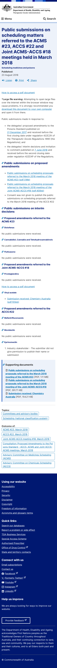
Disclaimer (7, 499)
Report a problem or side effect (18, 530)
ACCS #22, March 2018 (15, 434)
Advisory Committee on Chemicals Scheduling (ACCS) (27, 464)
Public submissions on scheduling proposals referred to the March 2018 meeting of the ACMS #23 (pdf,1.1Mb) (30, 176)
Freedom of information (14, 508)
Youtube (10, 582)
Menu (8, 18)
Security (6, 495)
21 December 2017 (17, 132)
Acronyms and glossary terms (17, 513)
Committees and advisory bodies (20, 413)
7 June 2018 (41, 150)
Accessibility (8, 486)
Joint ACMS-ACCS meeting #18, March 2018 (26, 439)
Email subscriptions (12, 564)
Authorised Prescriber (13, 543)
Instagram (10, 586)
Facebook (10, 573)
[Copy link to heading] (3, 163)
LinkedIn (10, 591)
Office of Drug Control (14, 547)
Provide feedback (15, 621)
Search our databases (13, 525)
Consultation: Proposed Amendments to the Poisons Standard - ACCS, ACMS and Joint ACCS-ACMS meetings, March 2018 (28, 447)
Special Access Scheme (14, 538)
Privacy (5, 490)
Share (33, 80)
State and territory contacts (16, 552)
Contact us (7, 569)
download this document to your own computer (27, 109)
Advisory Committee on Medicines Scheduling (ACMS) (27, 457)
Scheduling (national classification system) (25, 418)
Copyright (7, 504)
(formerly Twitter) (14, 578)
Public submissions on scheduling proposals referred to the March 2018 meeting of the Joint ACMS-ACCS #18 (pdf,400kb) (30, 187)
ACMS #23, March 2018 (15, 429)
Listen (8, 80)
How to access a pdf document (18, 92)
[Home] (26, 9)
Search (51, 18)
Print (21, 80)
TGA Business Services (13, 534)
